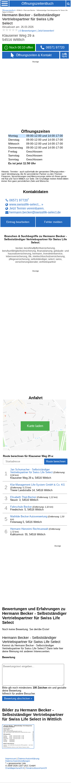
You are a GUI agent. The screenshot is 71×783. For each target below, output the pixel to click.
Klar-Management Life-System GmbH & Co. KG (37, 484)
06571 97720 (18, 200)
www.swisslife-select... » (26, 204)
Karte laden (35, 426)
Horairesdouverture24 (36, 768)
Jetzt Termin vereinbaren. (26, 208)
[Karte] (64, 55)
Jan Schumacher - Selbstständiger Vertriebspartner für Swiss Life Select (31, 471)
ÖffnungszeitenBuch (37, 4)
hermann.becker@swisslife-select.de (35, 212)
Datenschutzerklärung (28, 758)
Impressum (10, 758)
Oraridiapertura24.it (14, 768)
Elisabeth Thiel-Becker (23, 497)
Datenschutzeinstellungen (17, 761)
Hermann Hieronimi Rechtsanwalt (29, 529)
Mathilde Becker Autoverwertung (28, 516)
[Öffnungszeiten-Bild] (18, 747)
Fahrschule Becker (21, 506)
